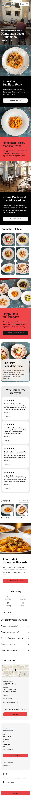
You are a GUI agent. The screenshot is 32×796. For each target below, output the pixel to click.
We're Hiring (6, 742)
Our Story (6, 739)
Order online (15, 714)
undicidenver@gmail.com (10, 703)
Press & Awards (8, 749)
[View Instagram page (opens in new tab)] (6, 774)
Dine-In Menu (7, 737)
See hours (24, 709)
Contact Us (6, 744)
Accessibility (6, 765)
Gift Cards (6, 747)
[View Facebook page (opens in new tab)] (4, 774)
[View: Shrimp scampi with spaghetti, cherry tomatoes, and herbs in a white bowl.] (22, 254)
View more (7, 412)
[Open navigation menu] (27, 4)
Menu (22, 4)
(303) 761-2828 (7, 699)
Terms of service (8, 762)
